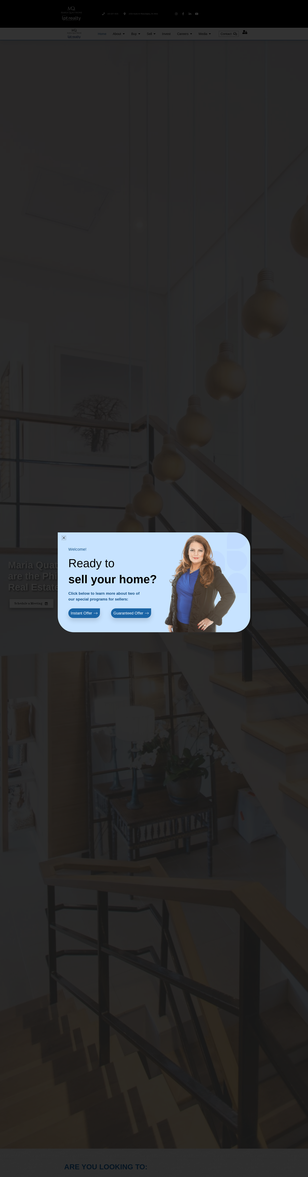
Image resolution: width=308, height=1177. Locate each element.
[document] (154, 588)
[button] (64, 538)
